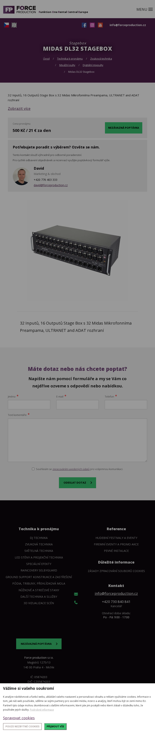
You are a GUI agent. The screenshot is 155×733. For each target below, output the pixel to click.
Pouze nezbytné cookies (22, 726)
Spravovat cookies (19, 717)
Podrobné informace (42, 709)
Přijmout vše (55, 726)
